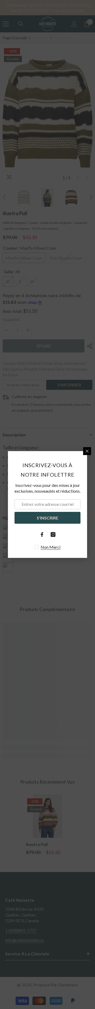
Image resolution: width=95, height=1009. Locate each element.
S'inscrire (47, 517)
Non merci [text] (50, 546)
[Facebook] (42, 534)
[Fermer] (87, 451)
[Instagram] (53, 534)
